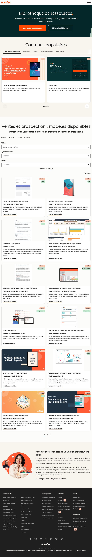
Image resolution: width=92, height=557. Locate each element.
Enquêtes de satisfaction (27, 523)
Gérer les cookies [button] (81, 551)
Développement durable (64, 526)
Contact (60, 529)
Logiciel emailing (7, 524)
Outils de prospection (26, 500)
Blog (59, 514)
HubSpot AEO (6, 500)
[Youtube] (41, 539)
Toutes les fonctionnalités (9, 497)
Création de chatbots (26, 511)
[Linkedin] (51, 539)
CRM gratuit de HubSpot (9, 503)
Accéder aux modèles (55, 214)
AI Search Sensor (46, 503)
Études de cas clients (78, 500)
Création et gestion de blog (10, 527)
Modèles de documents (48, 506)
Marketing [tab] (26, 51)
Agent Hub (5, 506)
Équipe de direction (63, 503)
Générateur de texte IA (9, 509)
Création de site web (8, 529)
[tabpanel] (46, 83)
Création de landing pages (10, 518)
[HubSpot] (5, 2)
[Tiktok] (61, 539)
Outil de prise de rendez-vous (27, 505)
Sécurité (50, 551)
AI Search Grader (46, 500)
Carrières (61, 500)
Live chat (23, 526)
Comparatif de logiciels (48, 515)
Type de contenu (7, 152)
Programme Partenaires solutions (79, 522)
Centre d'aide (76, 497)
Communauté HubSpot (79, 503)
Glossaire (60, 517)
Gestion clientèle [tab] (47, 51)
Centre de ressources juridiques (15, 551)
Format (3, 160)
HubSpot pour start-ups (79, 528)
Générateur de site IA (8, 512)
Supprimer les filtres (45, 169)
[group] (23, 79)
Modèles (11, 137)
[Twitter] (46, 539)
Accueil (3, 137)
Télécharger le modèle (9, 214)
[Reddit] (56, 539)
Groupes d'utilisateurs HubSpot (79, 508)
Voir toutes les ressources (32, 28)
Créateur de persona (47, 509)
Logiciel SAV (24, 520)
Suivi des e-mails (25, 508)
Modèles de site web (47, 518)
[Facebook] (30, 539)
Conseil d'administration (64, 506)
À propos (60, 497)
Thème (3, 143)
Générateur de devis (26, 514)
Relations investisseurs (64, 510)
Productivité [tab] (60, 51)
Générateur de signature (48, 497)
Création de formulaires (9, 521)
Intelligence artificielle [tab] (12, 51)
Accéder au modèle (9, 343)
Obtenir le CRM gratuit (60, 28)
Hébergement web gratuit (9, 515)
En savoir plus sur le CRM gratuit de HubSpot (51, 479)
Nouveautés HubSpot (63, 523)
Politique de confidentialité (36, 551)
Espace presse (61, 520)
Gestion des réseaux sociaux (28, 497)
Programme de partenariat (80, 518)
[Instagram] (35, 539)
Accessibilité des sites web (64, 551)
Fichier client (24, 517)
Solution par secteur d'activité (26, 531)
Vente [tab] (35, 51)
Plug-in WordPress (47, 512)
